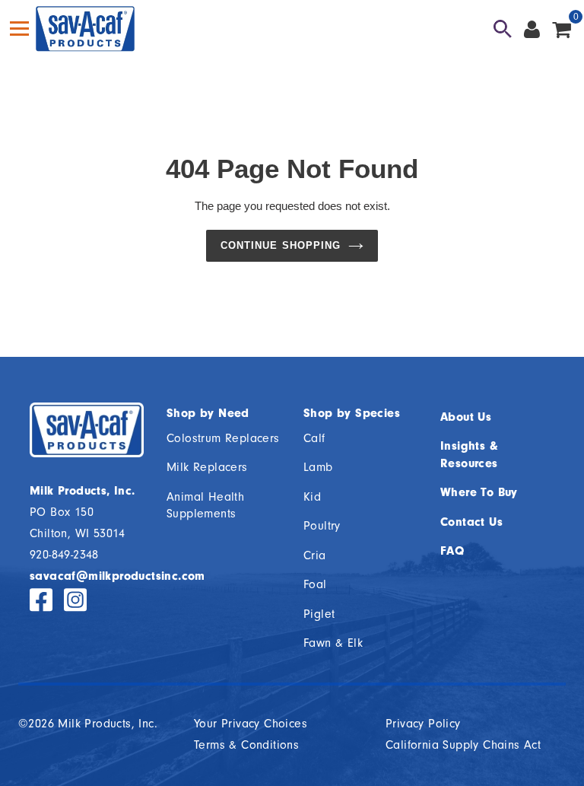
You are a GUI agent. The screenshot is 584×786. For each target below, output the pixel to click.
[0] (561, 29)
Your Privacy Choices (250, 723)
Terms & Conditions (246, 745)
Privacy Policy (423, 723)
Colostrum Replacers (223, 438)
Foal (315, 584)
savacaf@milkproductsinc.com (117, 576)
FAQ (452, 551)
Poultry (322, 526)
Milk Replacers (207, 467)
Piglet (319, 614)
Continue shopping (281, 245)
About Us (465, 417)
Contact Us (471, 522)
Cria (314, 555)
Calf (314, 438)
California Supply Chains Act (463, 745)
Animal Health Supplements (205, 505)
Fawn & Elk (333, 643)
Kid (312, 497)
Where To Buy (479, 492)
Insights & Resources (469, 454)
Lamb (318, 467)
